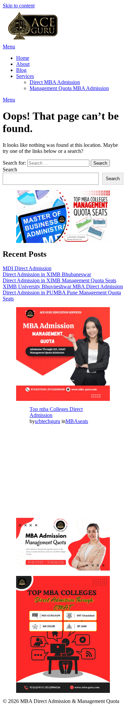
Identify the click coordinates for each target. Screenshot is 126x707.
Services (25, 76)
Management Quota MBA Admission (69, 88)
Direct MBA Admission (55, 82)
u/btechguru (47, 421)
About (23, 64)
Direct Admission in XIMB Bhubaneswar (47, 274)
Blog (21, 70)
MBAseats (77, 421)
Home (22, 58)
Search (10, 169)
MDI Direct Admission (27, 268)
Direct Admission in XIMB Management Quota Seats (59, 280)
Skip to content (19, 5)
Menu (9, 46)
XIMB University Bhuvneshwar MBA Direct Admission (63, 286)
